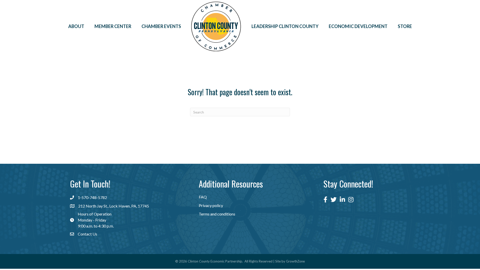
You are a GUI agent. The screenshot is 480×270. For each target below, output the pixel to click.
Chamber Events (161, 26)
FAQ (203, 196)
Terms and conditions (217, 214)
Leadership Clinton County (285, 26)
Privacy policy (211, 205)
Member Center (112, 26)
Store (405, 26)
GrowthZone (295, 261)
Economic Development (358, 26)
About (76, 26)
